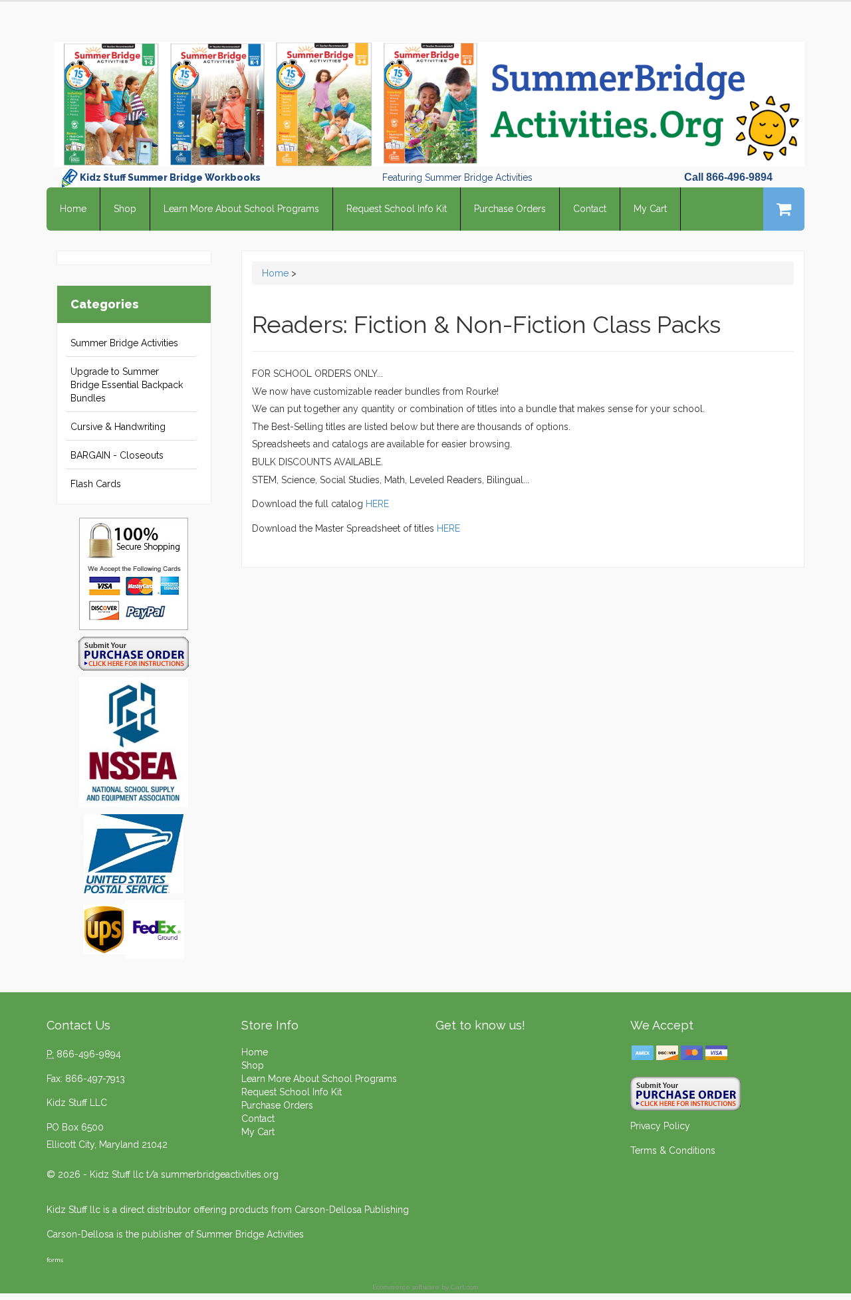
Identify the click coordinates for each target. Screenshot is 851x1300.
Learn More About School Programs (241, 208)
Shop (125, 208)
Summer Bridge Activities (124, 343)
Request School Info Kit (396, 208)
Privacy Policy (660, 1126)
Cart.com (465, 1287)
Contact (589, 208)
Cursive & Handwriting (118, 426)
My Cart (650, 208)
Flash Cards (95, 484)
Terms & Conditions (672, 1150)
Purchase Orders (510, 208)
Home (73, 208)
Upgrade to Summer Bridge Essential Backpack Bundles (126, 384)
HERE (377, 503)
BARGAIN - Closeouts (117, 455)
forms (55, 1259)
